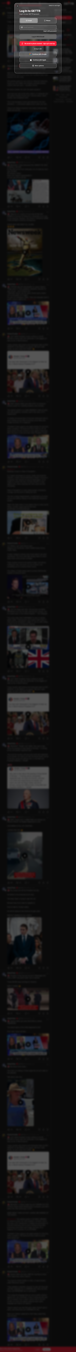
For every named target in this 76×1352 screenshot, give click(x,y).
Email (30, 20)
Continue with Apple (39, 60)
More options (39, 66)
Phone (48, 20)
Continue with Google (39, 54)
